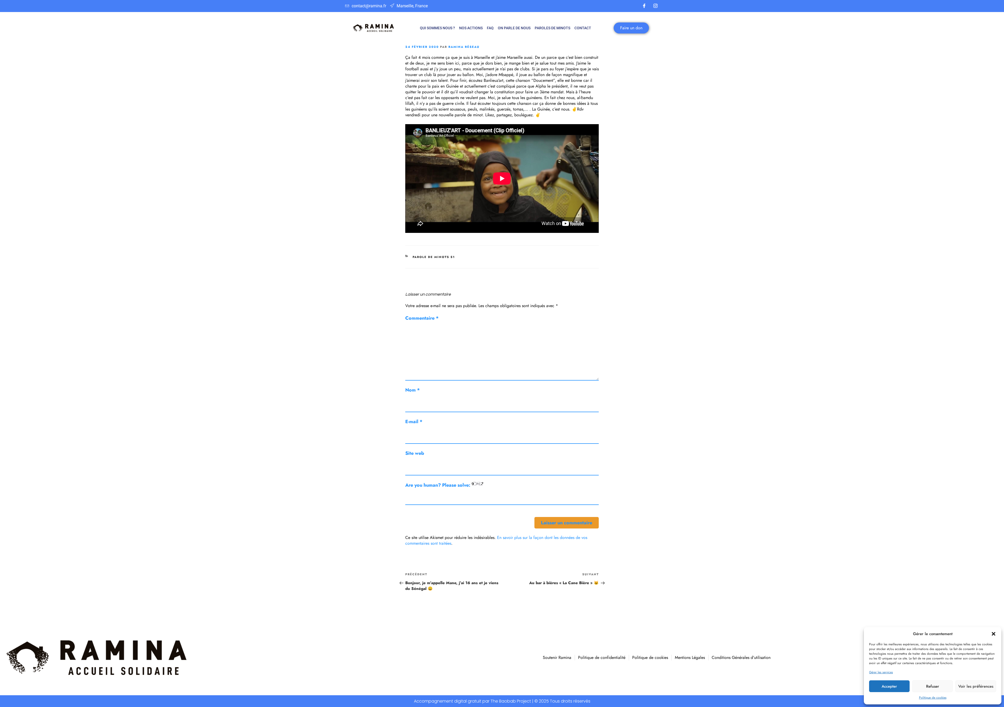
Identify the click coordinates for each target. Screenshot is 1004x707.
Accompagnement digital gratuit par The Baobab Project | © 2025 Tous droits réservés (502, 701)
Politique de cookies (932, 697)
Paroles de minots (552, 28)
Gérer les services (881, 672)
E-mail (414, 421)
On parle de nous (514, 28)
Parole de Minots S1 (434, 257)
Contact (582, 28)
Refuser (932, 686)
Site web (414, 453)
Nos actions (471, 28)
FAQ (490, 28)
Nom (412, 390)
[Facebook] (644, 6)
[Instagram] (655, 6)
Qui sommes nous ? (437, 28)
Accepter (889, 686)
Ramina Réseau (464, 47)
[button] (993, 633)
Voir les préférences (975, 686)
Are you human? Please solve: (438, 485)
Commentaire (422, 318)
